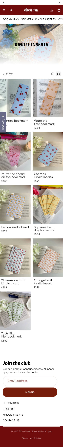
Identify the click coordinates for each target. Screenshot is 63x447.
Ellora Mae (25, 431)
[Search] (11, 10)
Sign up (29, 392)
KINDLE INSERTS (45, 19)
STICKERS (27, 19)
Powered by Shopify (42, 431)
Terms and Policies (31, 438)
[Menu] (4, 10)
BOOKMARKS (11, 19)
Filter (9, 74)
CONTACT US (11, 420)
